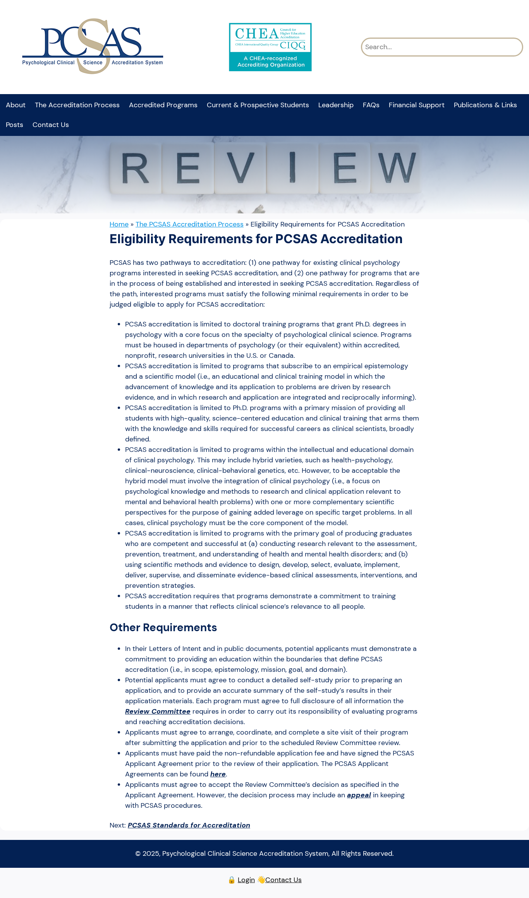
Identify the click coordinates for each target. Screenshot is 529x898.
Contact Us (283, 879)
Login (246, 879)
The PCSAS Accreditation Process (190, 224)
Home (119, 224)
